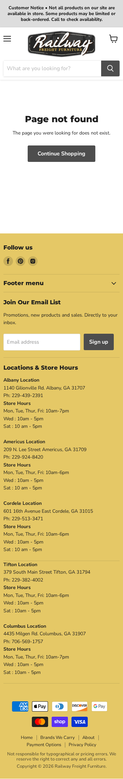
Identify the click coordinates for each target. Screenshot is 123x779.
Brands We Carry (57, 738)
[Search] (110, 68)
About (88, 738)
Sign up (98, 342)
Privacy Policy (82, 745)
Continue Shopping (61, 153)
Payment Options (44, 745)
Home (27, 738)
